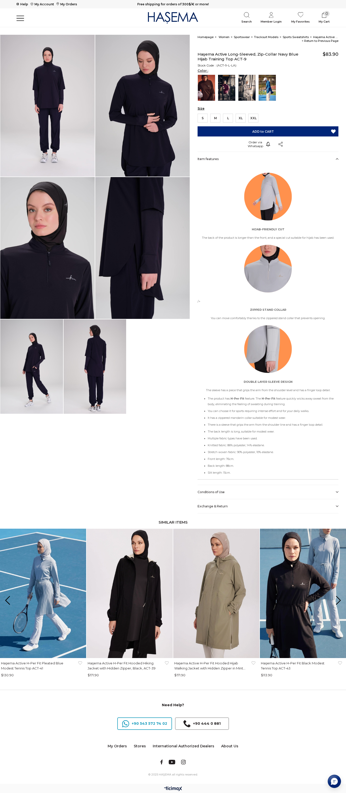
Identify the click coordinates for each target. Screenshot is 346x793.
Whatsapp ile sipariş (255, 144)
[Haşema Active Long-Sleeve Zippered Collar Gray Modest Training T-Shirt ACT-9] (248, 88)
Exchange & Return (213, 506)
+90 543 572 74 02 (149, 723)
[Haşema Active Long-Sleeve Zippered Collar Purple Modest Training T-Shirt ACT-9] (228, 88)
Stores (140, 746)
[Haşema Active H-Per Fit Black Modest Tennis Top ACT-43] (303, 593)
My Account (44, 4)
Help (24, 4)
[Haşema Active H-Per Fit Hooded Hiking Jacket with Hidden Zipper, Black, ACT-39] (130, 593)
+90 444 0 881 (207, 723)
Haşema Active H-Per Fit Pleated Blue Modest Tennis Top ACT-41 (32, 665)
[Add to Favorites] (333, 131)
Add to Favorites (80, 666)
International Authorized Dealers (183, 746)
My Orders (68, 4)
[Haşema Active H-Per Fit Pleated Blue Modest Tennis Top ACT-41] (43, 593)
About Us (229, 746)
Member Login (271, 21)
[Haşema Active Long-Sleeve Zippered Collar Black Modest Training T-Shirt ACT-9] (208, 88)
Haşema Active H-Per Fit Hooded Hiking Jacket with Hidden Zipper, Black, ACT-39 (122, 665)
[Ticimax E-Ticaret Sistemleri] (173, 789)
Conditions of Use (211, 492)
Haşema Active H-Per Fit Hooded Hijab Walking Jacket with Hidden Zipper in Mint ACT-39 (208, 666)
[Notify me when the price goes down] (268, 144)
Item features (208, 159)
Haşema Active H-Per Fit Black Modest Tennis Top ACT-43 (292, 665)
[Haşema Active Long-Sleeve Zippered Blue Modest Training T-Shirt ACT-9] (268, 88)
